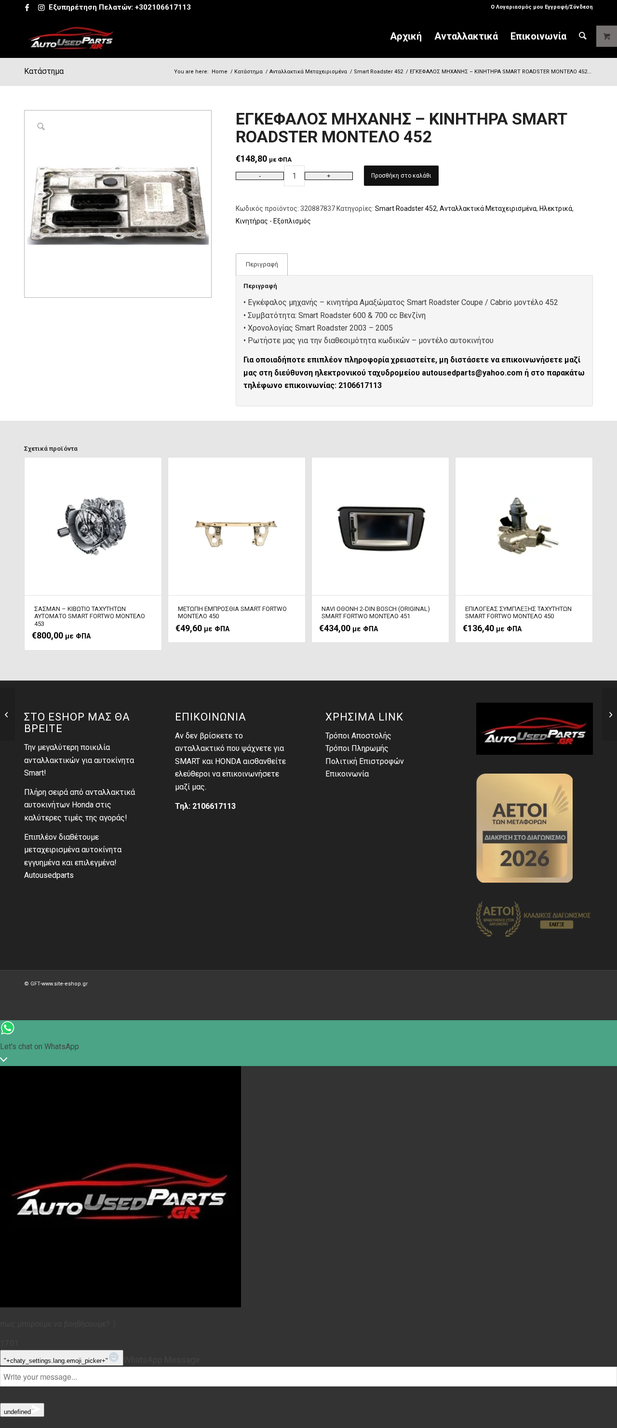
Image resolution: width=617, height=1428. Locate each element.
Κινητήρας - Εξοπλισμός (273, 221)
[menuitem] (539, 7)
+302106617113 (163, 7)
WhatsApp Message (161, 1360)
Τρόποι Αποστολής (358, 735)
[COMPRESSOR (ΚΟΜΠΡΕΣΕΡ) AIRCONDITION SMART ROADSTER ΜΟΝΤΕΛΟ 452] (7, 714)
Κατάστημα (44, 71)
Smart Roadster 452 (406, 208)
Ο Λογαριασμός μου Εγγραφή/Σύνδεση (542, 7)
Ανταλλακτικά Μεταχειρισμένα (488, 208)
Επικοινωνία (347, 773)
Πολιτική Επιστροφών (364, 761)
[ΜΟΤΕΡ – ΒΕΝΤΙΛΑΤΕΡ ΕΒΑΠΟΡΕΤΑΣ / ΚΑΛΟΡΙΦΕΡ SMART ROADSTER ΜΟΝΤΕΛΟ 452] (609, 714)
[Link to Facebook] (27, 7)
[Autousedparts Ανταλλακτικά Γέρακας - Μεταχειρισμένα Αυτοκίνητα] (71, 36)
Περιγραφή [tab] (262, 264)
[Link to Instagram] (41, 7)
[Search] (583, 36)
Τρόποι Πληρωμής (357, 748)
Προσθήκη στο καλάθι (401, 175)
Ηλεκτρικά (555, 208)
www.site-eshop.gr (64, 984)
